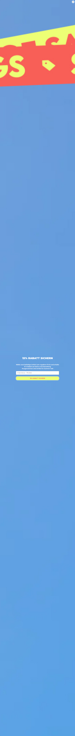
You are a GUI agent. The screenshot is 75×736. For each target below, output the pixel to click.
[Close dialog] (73, 2)
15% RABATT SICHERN (37, 378)
